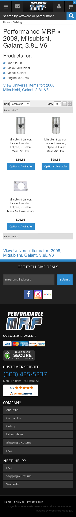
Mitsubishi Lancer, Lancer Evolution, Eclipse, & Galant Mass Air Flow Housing (21, 147)
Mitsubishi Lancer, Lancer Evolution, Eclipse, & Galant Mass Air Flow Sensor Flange (20, 207)
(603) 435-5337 (25, 374)
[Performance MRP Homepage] (38, 6)
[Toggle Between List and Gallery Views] (67, 104)
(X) (5, 63)
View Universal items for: (29, 87)
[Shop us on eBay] (47, 294)
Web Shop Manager (60, 510)
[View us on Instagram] (38, 294)
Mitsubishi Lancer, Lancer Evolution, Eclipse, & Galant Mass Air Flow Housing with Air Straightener (55, 148)
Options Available (21, 166)
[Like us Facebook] (28, 294)
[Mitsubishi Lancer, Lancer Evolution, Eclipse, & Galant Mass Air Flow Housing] (21, 125)
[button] (38, 16)
